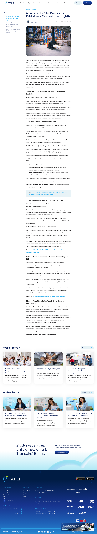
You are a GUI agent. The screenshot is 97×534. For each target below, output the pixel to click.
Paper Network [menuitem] (32, 3)
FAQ (24, 496)
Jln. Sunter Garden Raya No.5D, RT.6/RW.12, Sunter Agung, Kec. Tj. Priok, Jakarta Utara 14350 (48, 502)
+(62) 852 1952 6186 (15, 509)
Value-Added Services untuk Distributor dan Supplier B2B (12, 24)
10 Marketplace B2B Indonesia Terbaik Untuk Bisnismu (49, 296)
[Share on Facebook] (67, 21)
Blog (24, 493)
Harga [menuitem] (49, 3)
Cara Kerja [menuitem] (42, 3)
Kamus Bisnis (26, 491)
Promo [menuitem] (66, 3)
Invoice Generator (8, 491)
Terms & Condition (82, 532)
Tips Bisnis (33, 9)
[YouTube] (62, 21)
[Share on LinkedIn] (70, 21)
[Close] (93, 524)
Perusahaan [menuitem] (57, 3)
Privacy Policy (71, 532)
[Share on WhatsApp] (59, 21)
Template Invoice (7, 495)
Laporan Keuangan (8, 500)
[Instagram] (64, 21)
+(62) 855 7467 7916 (15, 511)
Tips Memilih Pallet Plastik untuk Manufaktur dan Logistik (13, 18)
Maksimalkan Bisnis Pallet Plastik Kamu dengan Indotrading (13, 31)
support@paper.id (16, 513)
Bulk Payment (6, 496)
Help (24, 495)
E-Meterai (5, 498)
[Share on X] (57, 21)
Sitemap (92, 532)
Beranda (28, 9)
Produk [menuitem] (22, 3)
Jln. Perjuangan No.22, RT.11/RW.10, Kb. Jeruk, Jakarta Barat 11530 (46, 492)
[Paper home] (9, 2)
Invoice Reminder (7, 493)
